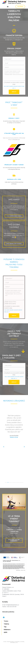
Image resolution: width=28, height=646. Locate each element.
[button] (8, 6)
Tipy (5, 626)
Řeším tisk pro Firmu (10, 301)
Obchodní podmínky (8, 612)
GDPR (5, 632)
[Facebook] (3, 617)
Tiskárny (6, 624)
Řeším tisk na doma (10, 303)
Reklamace (7, 629)
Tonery (6, 621)
